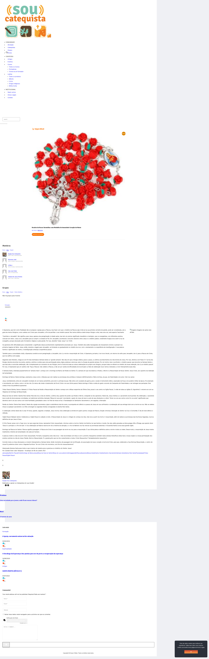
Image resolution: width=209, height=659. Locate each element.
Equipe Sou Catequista (14, 254)
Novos (3, 250)
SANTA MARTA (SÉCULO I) (12, 571)
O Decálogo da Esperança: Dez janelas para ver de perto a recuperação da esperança (32, 554)
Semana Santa (121, 453)
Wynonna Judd (12, 259)
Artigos (4, 566)
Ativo (7, 250)
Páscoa (79, 453)
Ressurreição (91, 453)
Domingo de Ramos (28, 453)
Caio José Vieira (12, 271)
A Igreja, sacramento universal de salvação (17, 536)
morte (66, 453)
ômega (70, 453)
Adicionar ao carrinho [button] (38, 234)
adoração (5, 453)
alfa (9, 453)
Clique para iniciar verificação (17, 620)
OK (191, 651)
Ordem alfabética (18, 292)
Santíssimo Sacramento (109, 453)
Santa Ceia (98, 453)
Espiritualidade (7, 549)
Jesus (35, 453)
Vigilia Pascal (10, 455)
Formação (7, 305)
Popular (11, 250)
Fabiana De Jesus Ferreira (15, 276)
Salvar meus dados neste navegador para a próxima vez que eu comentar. (27, 614)
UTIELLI (10, 265)
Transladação (140, 453)
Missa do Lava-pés (58, 453)
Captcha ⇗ (23, 623)
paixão (74, 453)
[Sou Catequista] (28, 37)
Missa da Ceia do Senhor (45, 453)
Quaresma (84, 453)
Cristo (20, 453)
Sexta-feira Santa (130, 453)
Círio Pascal (14, 453)
